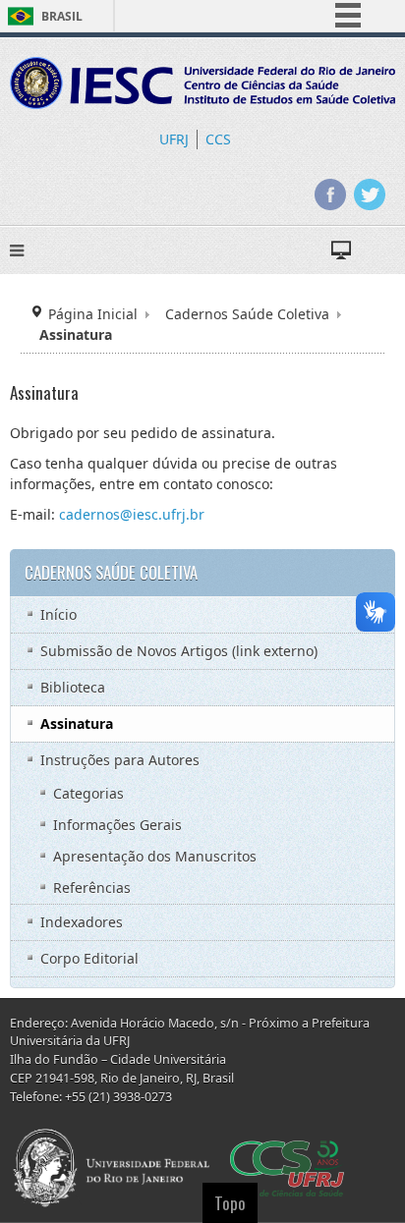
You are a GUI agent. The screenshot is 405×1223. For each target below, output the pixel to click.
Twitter (369, 194)
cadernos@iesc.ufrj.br (131, 514)
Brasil (62, 16)
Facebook (330, 194)
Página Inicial (93, 314)
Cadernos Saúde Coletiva (247, 314)
